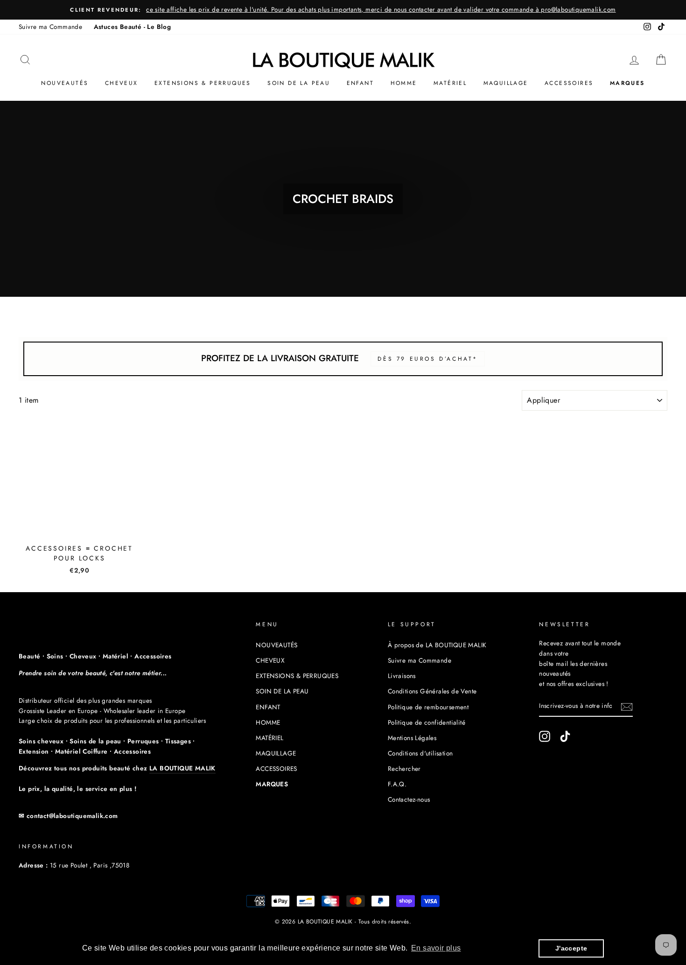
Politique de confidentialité (426, 722)
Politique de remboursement (428, 707)
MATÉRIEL (450, 83)
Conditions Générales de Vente (432, 691)
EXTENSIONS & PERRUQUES (202, 83)
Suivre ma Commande (50, 26)
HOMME (404, 83)
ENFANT (360, 83)
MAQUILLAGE (505, 83)
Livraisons (402, 675)
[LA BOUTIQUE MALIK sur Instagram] (544, 736)
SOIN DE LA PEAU (298, 83)
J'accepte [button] (571, 948)
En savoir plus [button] (436, 948)
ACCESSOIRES (569, 83)
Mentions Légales (412, 737)
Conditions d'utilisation (420, 753)
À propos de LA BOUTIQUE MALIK (437, 645)
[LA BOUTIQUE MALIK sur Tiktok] (565, 736)
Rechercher (404, 768)
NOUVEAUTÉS (64, 83)
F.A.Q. (397, 784)
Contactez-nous (409, 799)
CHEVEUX (121, 83)
